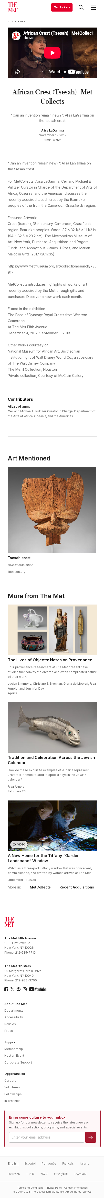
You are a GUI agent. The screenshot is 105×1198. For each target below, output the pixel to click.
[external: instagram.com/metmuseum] (25, 989)
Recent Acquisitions (77, 887)
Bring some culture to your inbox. (37, 1117)
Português (49, 1163)
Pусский (80, 1174)
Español (30, 1163)
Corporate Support (18, 1062)
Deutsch (14, 1174)
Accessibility (13, 1017)
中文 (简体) (61, 1174)
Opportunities (14, 1074)
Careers (10, 1080)
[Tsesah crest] (52, 510)
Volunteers (12, 1087)
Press (8, 1031)
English (13, 1163)
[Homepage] (13, 7)
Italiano (84, 1163)
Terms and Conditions (30, 1187)
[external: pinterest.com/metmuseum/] (19, 989)
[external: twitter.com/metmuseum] (12, 989)
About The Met (15, 1004)
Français (68, 1163)
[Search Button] (81, 7)
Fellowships (13, 1094)
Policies (10, 1024)
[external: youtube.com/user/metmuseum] (37, 989)
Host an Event (14, 1055)
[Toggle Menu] (93, 7)
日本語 (30, 1174)
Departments (13, 1010)
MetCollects (40, 887)
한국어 (44, 1174)
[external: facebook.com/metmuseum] (6, 989)
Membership (13, 1049)
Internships (12, 1101)
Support (10, 1042)
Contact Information (76, 1187)
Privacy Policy (54, 1187)
